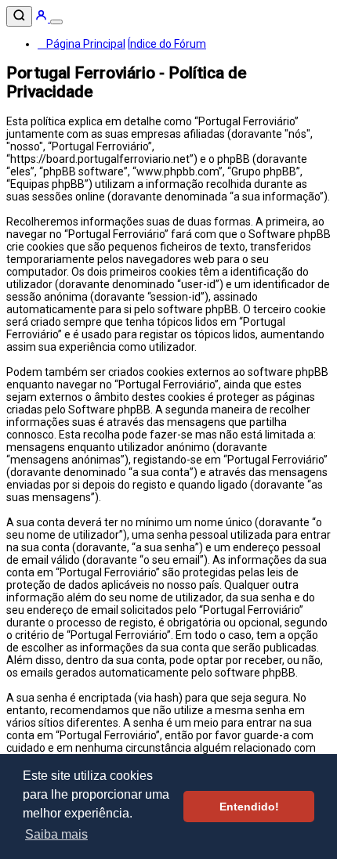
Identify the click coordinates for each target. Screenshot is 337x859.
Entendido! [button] (249, 806)
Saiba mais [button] (56, 834)
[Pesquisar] (19, 16)
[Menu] (56, 22)
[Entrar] (42, 18)
